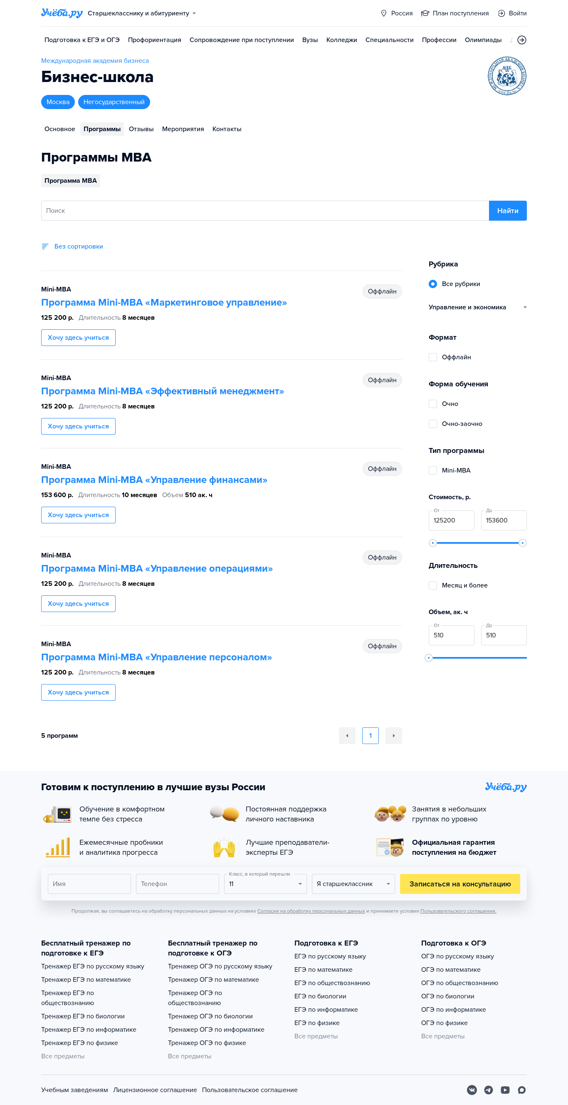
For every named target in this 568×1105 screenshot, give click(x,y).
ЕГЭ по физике (317, 1023)
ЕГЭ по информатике (326, 1009)
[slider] (433, 543)
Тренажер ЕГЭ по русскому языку (92, 966)
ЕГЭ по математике (323, 970)
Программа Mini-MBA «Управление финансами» (154, 480)
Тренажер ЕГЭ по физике (79, 1043)
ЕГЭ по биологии (320, 996)
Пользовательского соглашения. (458, 911)
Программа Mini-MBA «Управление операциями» (157, 568)
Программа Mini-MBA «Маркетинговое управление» (164, 302)
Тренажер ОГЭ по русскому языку (220, 966)
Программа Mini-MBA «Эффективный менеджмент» (162, 391)
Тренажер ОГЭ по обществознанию (195, 998)
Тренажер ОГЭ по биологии (210, 1016)
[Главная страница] (62, 13)
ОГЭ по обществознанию (459, 983)
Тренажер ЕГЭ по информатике (88, 1029)
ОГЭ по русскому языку (457, 956)
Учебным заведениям (74, 1090)
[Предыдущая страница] (347, 735)
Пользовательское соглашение (250, 1090)
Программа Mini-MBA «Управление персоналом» (156, 657)
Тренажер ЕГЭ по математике (86, 980)
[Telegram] (489, 1090)
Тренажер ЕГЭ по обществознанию (67, 998)
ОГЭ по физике (444, 1023)
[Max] (522, 1090)
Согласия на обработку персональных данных (311, 911)
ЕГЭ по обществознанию (332, 983)
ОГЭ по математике (451, 970)
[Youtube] (505, 1090)
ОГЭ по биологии (447, 996)
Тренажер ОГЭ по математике (213, 980)
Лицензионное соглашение (155, 1090)
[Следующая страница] (393, 735)
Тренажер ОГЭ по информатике (216, 1029)
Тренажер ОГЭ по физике (207, 1043)
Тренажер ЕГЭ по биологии (83, 1016)
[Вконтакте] (472, 1090)
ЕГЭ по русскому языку (330, 956)
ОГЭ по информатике (453, 1009)
